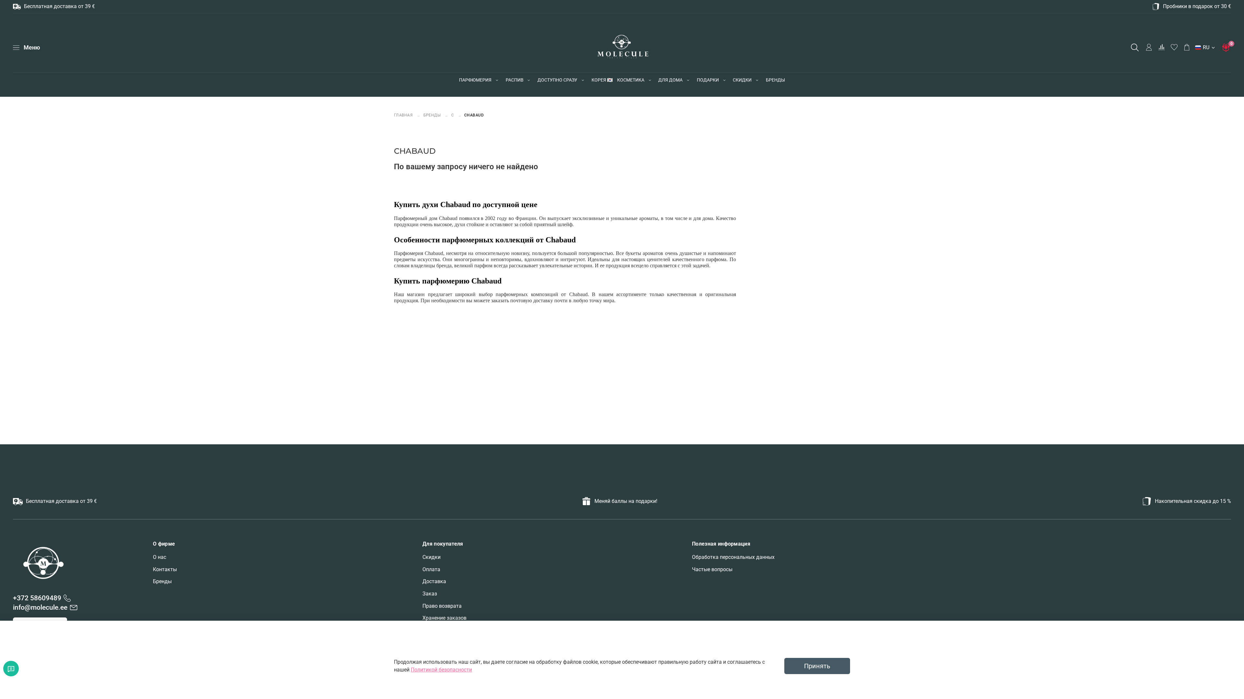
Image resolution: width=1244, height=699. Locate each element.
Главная (404, 115)
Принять (817, 666)
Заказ (429, 594)
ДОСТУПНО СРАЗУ (557, 80)
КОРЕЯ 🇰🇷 (602, 80)
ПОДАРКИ (708, 80)
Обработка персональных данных (733, 557)
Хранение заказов (444, 618)
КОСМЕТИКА (630, 80)
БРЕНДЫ (775, 80)
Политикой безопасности (441, 670)
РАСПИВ (515, 80)
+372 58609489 (37, 598)
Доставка (434, 581)
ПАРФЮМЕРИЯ (475, 80)
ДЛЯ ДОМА (670, 80)
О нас (159, 557)
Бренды (162, 581)
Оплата (431, 569)
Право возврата (442, 606)
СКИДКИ (742, 80)
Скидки (431, 557)
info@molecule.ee (40, 607)
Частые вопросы (712, 569)
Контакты (165, 569)
